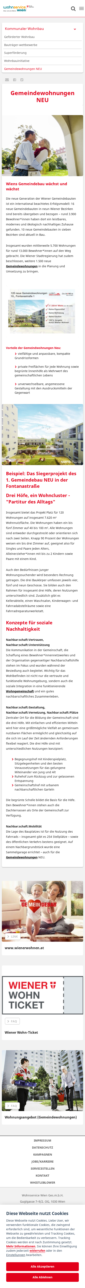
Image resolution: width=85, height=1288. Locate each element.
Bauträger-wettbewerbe (20, 45)
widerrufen (37, 1251)
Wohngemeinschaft (20, 691)
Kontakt (42, 1175)
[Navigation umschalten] (81, 8)
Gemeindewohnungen (22, 266)
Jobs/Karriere (43, 1161)
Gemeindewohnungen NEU (23, 69)
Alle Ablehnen (42, 1277)
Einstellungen (15, 1255)
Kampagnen (42, 1154)
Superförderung (15, 53)
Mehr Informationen (20, 1246)
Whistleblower (42, 1182)
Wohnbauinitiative (17, 61)
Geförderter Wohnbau (19, 37)
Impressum (42, 1140)
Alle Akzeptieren (42, 1266)
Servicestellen (42, 1168)
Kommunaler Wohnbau (24, 28)
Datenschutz (42, 1147)
